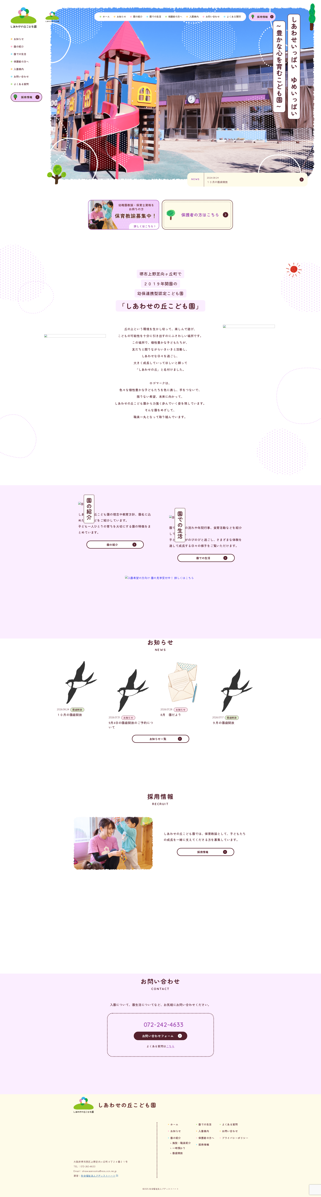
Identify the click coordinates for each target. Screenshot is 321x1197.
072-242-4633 (164, 1025)
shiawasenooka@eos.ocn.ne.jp (99, 1171)
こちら (170, 1046)
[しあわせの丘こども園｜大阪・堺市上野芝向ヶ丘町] (52, 16)
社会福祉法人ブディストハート (98, 1175)
